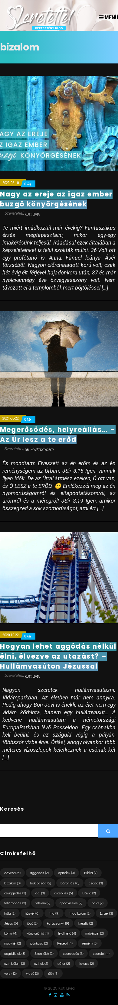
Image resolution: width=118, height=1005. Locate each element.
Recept (65, 943)
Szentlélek (44, 953)
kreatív (85, 923)
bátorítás (70, 882)
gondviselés (71, 902)
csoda (96, 882)
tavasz (86, 963)
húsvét (32, 913)
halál (97, 902)
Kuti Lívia (32, 214)
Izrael (106, 913)
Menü (110, 17)
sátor (63, 963)
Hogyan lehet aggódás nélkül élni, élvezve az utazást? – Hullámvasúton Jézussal (58, 656)
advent (12, 872)
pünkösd (39, 943)
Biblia (90, 872)
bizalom (12, 882)
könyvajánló (38, 933)
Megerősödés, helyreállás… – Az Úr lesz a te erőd (58, 434)
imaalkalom (79, 913)
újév (53, 973)
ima (54, 913)
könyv (10, 933)
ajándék (66, 872)
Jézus (11, 923)
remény (89, 943)
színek (41, 963)
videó (32, 973)
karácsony (58, 923)
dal (40, 892)
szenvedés (73, 953)
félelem (42, 902)
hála (9, 913)
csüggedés (15, 892)
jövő (32, 923)
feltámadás (15, 902)
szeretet (101, 953)
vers (10, 973)
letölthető (67, 933)
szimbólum (14, 963)
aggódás (39, 872)
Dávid (89, 892)
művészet (94, 933)
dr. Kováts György (39, 449)
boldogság (40, 882)
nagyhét (12, 943)
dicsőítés (63, 892)
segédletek (14, 953)
